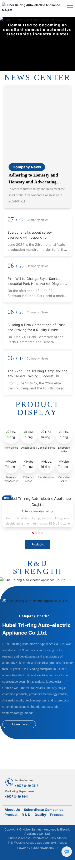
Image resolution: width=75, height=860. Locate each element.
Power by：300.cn (30, 848)
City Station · (59, 838)
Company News (26, 167)
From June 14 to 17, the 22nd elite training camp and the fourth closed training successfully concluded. (36, 388)
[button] (33, 533)
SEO (55, 848)
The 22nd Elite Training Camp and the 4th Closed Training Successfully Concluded (37, 376)
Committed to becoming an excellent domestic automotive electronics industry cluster (37, 29)
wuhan (47, 848)
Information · (42, 838)
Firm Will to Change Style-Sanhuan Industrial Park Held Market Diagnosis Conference (37, 283)
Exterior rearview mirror (37, 511)
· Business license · (20, 838)
